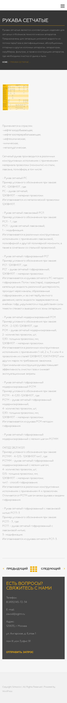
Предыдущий (17, 569)
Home (4, 62)
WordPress (7, 691)
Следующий (50, 569)
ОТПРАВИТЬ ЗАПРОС (20, 652)
